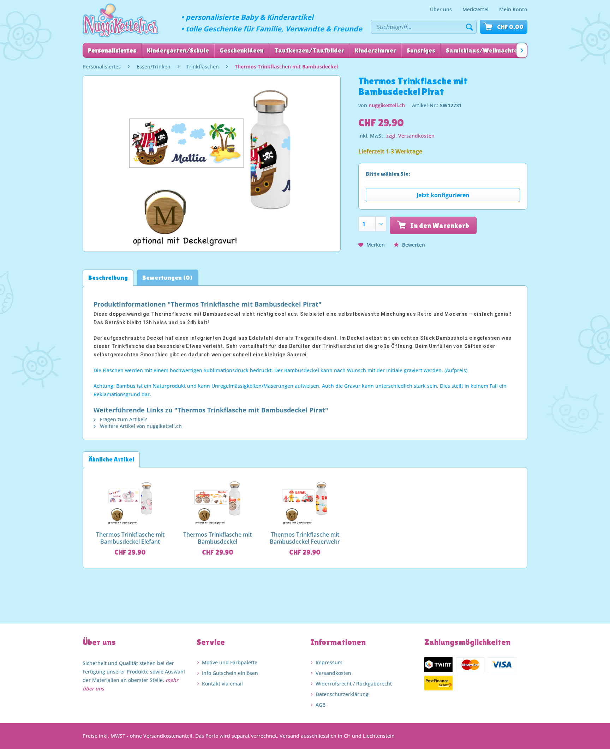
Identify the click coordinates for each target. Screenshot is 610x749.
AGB (320, 704)
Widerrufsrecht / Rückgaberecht (354, 683)
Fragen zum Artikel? (122, 419)
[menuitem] (441, 9)
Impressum (329, 662)
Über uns (441, 9)
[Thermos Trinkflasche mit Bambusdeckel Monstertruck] (217, 501)
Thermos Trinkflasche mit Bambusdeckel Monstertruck (217, 538)
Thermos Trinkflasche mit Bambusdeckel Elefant (130, 538)
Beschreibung (108, 277)
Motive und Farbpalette (229, 662)
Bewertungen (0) (167, 277)
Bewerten (413, 244)
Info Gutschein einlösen (230, 673)
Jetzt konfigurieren (443, 195)
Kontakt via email (222, 683)
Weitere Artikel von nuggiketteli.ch (140, 426)
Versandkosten (333, 673)
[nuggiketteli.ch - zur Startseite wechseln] (121, 20)
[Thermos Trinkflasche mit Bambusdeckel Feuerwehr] (305, 501)
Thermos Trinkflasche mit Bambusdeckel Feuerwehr (305, 538)
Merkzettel (475, 9)
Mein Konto (513, 9)
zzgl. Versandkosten (410, 135)
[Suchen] (469, 27)
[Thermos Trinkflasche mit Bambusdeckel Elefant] (130, 501)
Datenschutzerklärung (342, 694)
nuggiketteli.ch (387, 105)
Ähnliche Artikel (111, 459)
